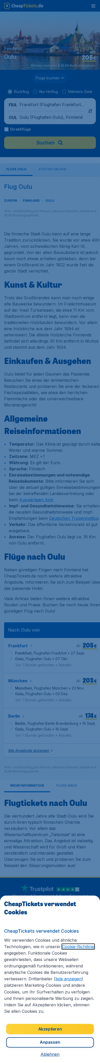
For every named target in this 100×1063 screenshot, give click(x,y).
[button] (50, 1054)
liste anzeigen (68, 978)
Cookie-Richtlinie (78, 946)
